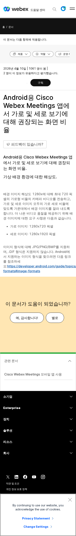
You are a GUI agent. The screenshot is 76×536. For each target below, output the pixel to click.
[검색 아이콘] (54, 9)
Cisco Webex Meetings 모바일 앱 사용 (33, 374)
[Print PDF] (27, 83)
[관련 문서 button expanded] (70, 361)
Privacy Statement (36, 518)
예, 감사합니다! (27, 318)
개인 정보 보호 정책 (16, 489)
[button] (63, 8)
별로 (55, 318)
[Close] (70, 500)
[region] (38, 515)
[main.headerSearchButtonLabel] (54, 8)
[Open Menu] (72, 8)
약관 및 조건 (12, 483)
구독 (40, 82)
